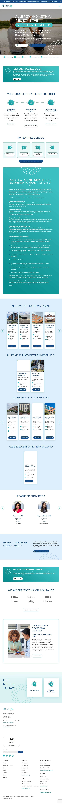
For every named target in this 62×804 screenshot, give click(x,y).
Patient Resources (35, 57)
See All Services (43, 786)
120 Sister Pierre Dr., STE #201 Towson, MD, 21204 (37, 331)
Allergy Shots (43, 776)
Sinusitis (23, 770)
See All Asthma (25, 788)
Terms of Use (12, 796)
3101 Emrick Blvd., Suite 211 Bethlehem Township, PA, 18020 (30, 471)
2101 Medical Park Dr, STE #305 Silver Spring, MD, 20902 (24, 331)
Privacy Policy (6, 796)
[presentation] (2, 331)
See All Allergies (25, 775)
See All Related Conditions (46, 770)
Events (4, 770)
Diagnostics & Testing (31, 125)
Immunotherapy (43, 781)
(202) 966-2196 (39, 386)
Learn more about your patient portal (31, 161)
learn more (12, 346)
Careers (4, 775)
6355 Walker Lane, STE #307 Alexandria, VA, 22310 (37, 423)
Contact (5, 772)
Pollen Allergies (25, 767)
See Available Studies (44, 792)
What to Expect (52, 153)
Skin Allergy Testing (44, 783)
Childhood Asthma (26, 783)
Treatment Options (51, 124)
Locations (18, 57)
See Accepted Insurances (31, 610)
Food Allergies (25, 765)
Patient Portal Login (10, 154)
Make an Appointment (42, 551)
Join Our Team (37, 656)
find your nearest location (8, 722)
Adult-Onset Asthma (26, 781)
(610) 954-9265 (32, 477)
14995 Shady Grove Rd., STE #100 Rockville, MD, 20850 (12, 331)
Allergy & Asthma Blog (8, 765)
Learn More (17, 79)
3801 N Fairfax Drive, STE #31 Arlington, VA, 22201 (24, 423)
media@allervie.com (7, 726)
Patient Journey (9, 57)
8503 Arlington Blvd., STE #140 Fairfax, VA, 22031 (49, 423)
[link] (2, 331)
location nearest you (47, 573)
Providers (26, 57)
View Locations (23, 45)
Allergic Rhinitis (25, 762)
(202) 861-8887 (24, 386)
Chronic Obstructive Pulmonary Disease (30, 786)
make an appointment (39, 45)
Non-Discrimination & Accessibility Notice (24, 796)
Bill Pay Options (38, 154)
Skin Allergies (24, 772)
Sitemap (5, 777)
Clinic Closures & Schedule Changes (50, 57)
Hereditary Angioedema (45, 765)
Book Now (11, 124)
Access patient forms (24, 154)
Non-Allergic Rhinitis (44, 767)
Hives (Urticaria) (43, 762)
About (4, 762)
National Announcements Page (26, 1)
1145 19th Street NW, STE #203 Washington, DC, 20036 (23, 379)
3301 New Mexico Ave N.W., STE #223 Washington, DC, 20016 (37, 379)
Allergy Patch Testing (44, 778)
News (4, 767)
